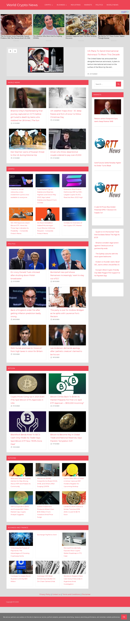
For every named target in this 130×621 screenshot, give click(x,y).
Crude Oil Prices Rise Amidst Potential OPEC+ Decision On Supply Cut (105, 220)
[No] (127, 617)
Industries (76, 5)
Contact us (56, 604)
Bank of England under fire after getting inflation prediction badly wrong (26, 323)
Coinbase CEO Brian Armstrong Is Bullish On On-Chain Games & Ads (46, 588)
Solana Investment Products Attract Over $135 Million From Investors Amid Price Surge (45, 522)
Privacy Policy (45, 604)
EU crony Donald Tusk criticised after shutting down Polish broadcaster (25, 285)
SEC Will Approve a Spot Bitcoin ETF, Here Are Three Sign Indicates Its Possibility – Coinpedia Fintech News (20, 238)
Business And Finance (18, 538)
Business (61, 5)
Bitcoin (11, 378)
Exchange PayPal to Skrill (47, 545)
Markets (88, 5)
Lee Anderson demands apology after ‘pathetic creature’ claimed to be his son (66, 361)
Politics (99, 5)
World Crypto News (22, 5)
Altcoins (12, 468)
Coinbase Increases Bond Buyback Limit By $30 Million (20, 588)
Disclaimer (86, 604)
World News (112, 5)
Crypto (48, 5)
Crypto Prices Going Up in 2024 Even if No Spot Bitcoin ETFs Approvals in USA (27, 410)
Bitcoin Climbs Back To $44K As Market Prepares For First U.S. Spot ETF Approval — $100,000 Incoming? (67, 410)
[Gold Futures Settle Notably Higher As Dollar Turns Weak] (107, 143)
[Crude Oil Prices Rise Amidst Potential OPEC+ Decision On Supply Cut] (107, 187)
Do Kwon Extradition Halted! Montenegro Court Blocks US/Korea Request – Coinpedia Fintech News (46, 238)
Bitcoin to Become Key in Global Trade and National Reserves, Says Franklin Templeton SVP (66, 448)
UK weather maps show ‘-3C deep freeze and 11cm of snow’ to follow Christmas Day (65, 124)
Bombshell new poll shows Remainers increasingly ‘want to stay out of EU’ (67, 285)
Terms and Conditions (71, 604)
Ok (124, 617)
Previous (10, 51)
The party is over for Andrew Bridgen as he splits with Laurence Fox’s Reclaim (67, 323)
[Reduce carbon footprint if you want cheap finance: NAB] (107, 111)
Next (15, 51)
